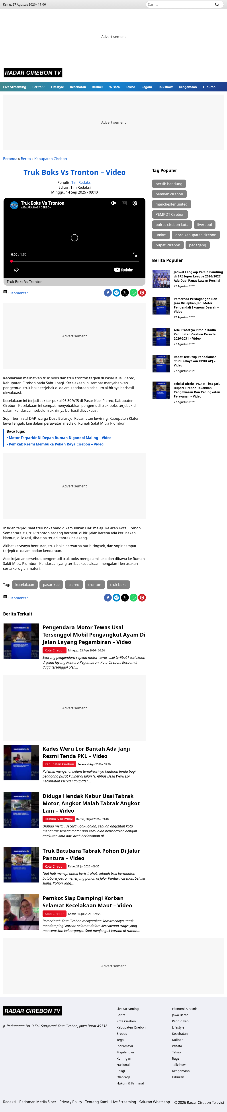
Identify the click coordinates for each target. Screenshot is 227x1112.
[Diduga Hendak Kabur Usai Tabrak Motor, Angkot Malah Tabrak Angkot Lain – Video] (21, 810)
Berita (36, 87)
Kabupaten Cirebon (50, 158)
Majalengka (125, 1052)
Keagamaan (188, 87)
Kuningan (124, 1058)
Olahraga (124, 1077)
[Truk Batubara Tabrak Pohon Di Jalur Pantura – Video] (21, 864)
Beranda (10, 158)
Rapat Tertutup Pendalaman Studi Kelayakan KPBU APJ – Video (195, 361)
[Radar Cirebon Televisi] (33, 73)
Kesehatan (78, 87)
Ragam (146, 87)
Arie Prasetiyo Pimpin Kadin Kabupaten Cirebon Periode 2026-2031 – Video (195, 334)
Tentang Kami (96, 1101)
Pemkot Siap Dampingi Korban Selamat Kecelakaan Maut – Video (87, 901)
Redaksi (9, 1101)
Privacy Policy (70, 1101)
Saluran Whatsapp (154, 1101)
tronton (94, 584)
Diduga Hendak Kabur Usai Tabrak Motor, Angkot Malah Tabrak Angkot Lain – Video (91, 803)
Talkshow (165, 87)
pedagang (197, 245)
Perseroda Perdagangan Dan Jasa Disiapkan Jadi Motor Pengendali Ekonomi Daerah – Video (196, 305)
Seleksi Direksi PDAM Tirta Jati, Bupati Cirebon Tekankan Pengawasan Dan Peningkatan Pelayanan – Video (197, 390)
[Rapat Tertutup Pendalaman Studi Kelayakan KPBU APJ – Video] (161, 363)
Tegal (121, 1040)
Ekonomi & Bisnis (185, 1009)
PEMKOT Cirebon (170, 214)
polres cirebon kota (172, 224)
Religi (121, 1071)
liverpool (204, 224)
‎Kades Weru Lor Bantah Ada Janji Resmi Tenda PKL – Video (86, 752)
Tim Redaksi (81, 182)
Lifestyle (57, 87)
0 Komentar (18, 293)
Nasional (123, 1065)
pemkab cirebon (169, 194)
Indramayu (125, 1046)
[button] (38, 86)
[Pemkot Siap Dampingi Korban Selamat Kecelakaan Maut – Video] (21, 912)
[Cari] (217, 4)
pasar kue (51, 584)
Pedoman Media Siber (37, 1101)
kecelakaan (24, 584)
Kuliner (97, 87)
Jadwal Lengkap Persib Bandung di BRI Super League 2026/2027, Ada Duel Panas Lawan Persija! (198, 276)
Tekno (130, 87)
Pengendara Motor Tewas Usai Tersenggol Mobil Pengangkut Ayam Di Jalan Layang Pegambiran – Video (94, 634)
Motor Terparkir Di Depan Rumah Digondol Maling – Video (60, 437)
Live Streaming (14, 87)
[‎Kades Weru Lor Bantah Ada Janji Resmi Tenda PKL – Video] (21, 762)
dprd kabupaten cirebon (195, 234)
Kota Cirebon (55, 650)
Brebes (122, 1033)
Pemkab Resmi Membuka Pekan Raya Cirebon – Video (56, 444)
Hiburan (209, 87)
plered (73, 584)
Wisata (114, 87)
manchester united (172, 204)
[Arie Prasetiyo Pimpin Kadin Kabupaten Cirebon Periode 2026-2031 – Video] (161, 337)
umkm (161, 234)
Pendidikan (180, 1021)
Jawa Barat (180, 1015)
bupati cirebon (168, 245)
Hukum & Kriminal (59, 819)
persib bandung (169, 183)
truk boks (118, 584)
